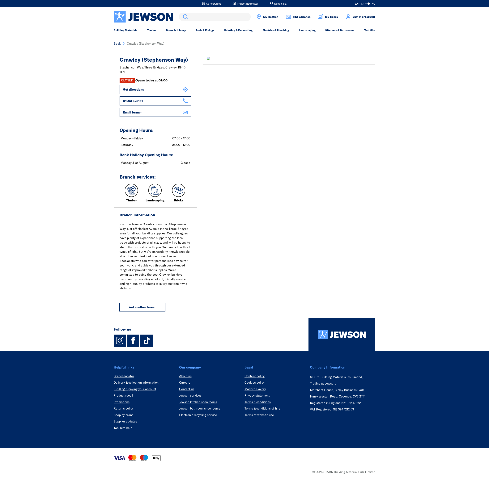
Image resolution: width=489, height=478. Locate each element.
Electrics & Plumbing (275, 30)
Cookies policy (254, 382)
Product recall (123, 395)
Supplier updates (125, 421)
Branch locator (124, 376)
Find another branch (142, 307)
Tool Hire (369, 30)
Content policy (254, 376)
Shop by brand (124, 415)
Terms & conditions (257, 402)
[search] (215, 17)
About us (185, 376)
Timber (151, 30)
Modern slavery (255, 389)
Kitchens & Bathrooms (339, 30)
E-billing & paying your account (135, 389)
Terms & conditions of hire (262, 408)
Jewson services (190, 395)
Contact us (186, 389)
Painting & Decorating (238, 30)
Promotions (122, 402)
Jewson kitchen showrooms (198, 402)
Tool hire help (123, 428)
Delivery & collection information (136, 382)
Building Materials (125, 30)
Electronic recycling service (198, 415)
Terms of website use (259, 415)
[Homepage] (342, 334)
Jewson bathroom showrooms (199, 408)
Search (184, 17)
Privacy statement (257, 395)
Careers (184, 382)
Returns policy (124, 408)
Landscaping (307, 30)
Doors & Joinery (176, 30)
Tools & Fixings (205, 30)
